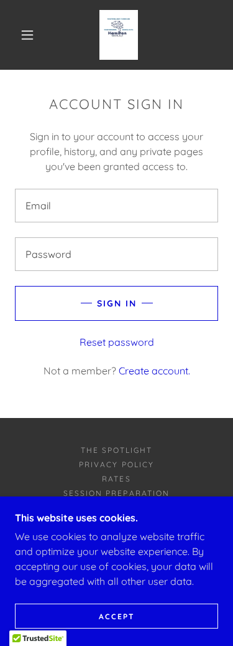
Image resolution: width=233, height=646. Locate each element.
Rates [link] (116, 478)
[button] (27, 34)
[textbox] (116, 205)
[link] (118, 35)
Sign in (117, 303)
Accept (117, 616)
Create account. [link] (154, 370)
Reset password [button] (117, 342)
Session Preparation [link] (116, 493)
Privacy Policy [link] (116, 464)
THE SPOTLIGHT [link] (116, 450)
